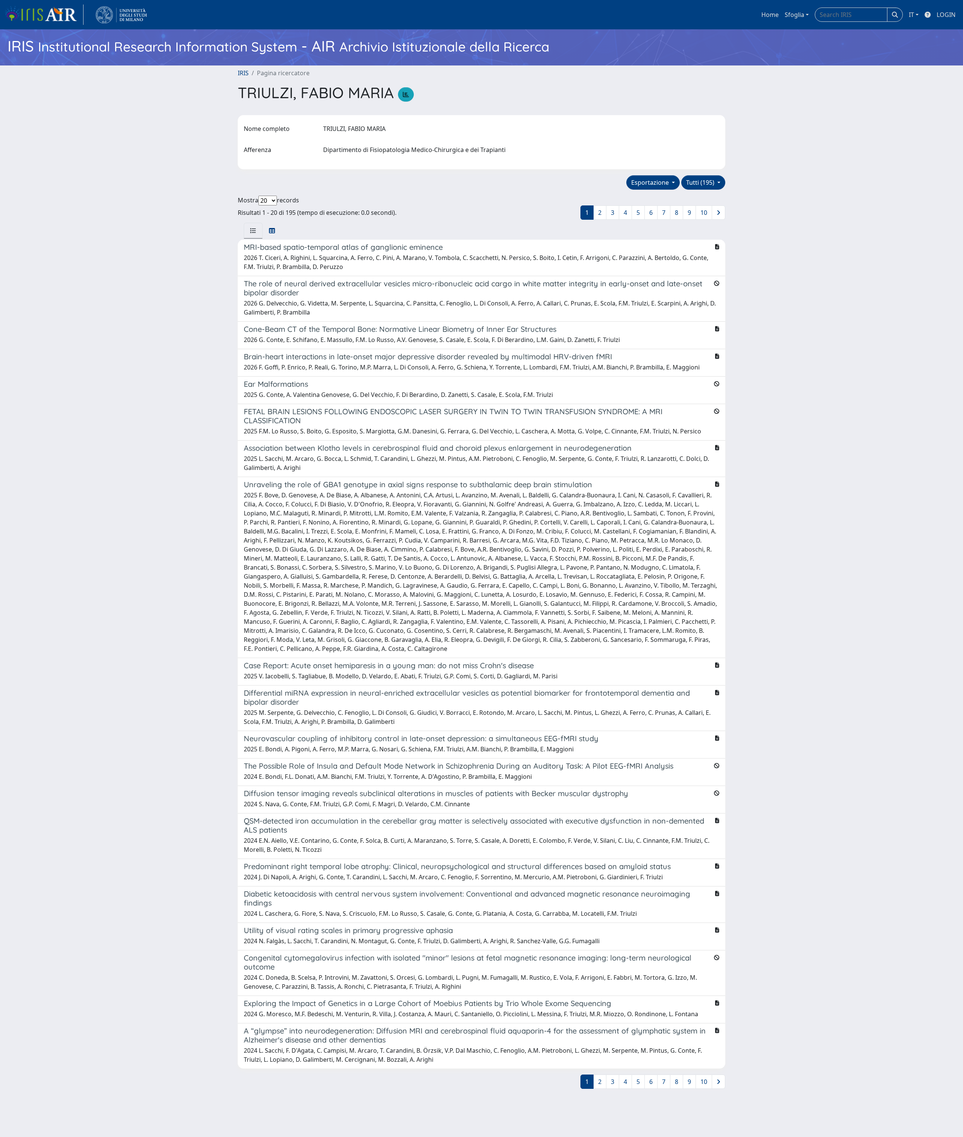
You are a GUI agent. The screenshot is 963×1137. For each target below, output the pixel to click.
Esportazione (650, 182)
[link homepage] (44, 15)
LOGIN (946, 15)
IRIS (243, 73)
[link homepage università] (121, 15)
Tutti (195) (701, 182)
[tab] (253, 231)
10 (703, 212)
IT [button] (911, 15)
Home (770, 15)
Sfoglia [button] (794, 15)
